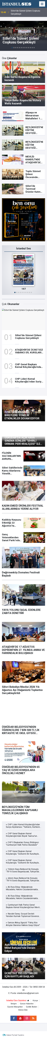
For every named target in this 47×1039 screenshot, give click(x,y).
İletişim (14, 1004)
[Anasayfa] (28, 1000)
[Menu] (42, 4)
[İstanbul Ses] (17, 3)
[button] (12, 47)
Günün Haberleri (27, 1004)
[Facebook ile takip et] (13, 1018)
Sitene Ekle (23, 1010)
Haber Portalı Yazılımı (15, 1035)
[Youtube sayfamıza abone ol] (20, 1018)
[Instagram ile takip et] (27, 1018)
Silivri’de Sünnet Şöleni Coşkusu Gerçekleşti (25, 12)
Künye (35, 1000)
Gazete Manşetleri (15, 1007)
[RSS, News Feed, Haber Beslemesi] (33, 1018)
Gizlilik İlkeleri (31, 1007)
